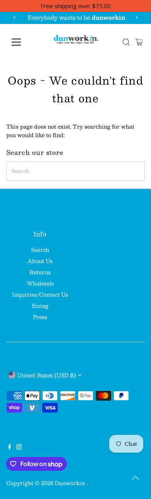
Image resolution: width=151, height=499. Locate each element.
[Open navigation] (22, 42)
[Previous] (15, 17)
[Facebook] (9, 447)
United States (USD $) (46, 375)
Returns (40, 272)
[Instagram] (19, 447)
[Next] (136, 17)
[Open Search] (126, 42)
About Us (40, 260)
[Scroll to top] (135, 477)
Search (40, 249)
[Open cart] (139, 42)
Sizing (40, 305)
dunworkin (70, 483)
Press (40, 316)
